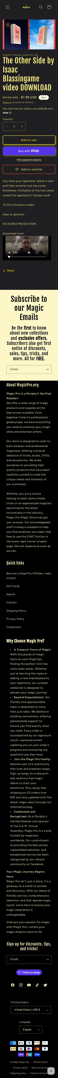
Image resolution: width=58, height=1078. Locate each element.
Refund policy (40, 1062)
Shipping (7, 102)
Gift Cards (13, 586)
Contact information (40, 1073)
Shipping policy (18, 1073)
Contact (11, 602)
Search (10, 594)
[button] (7, 7)
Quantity (8, 119)
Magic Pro (24, 1062)
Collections (13, 627)
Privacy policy (20, 1067)
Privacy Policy (15, 618)
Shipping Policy (16, 610)
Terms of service (39, 1067)
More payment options (29, 159)
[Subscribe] (47, 369)
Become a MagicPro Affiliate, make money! (28, 575)
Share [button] (10, 270)
